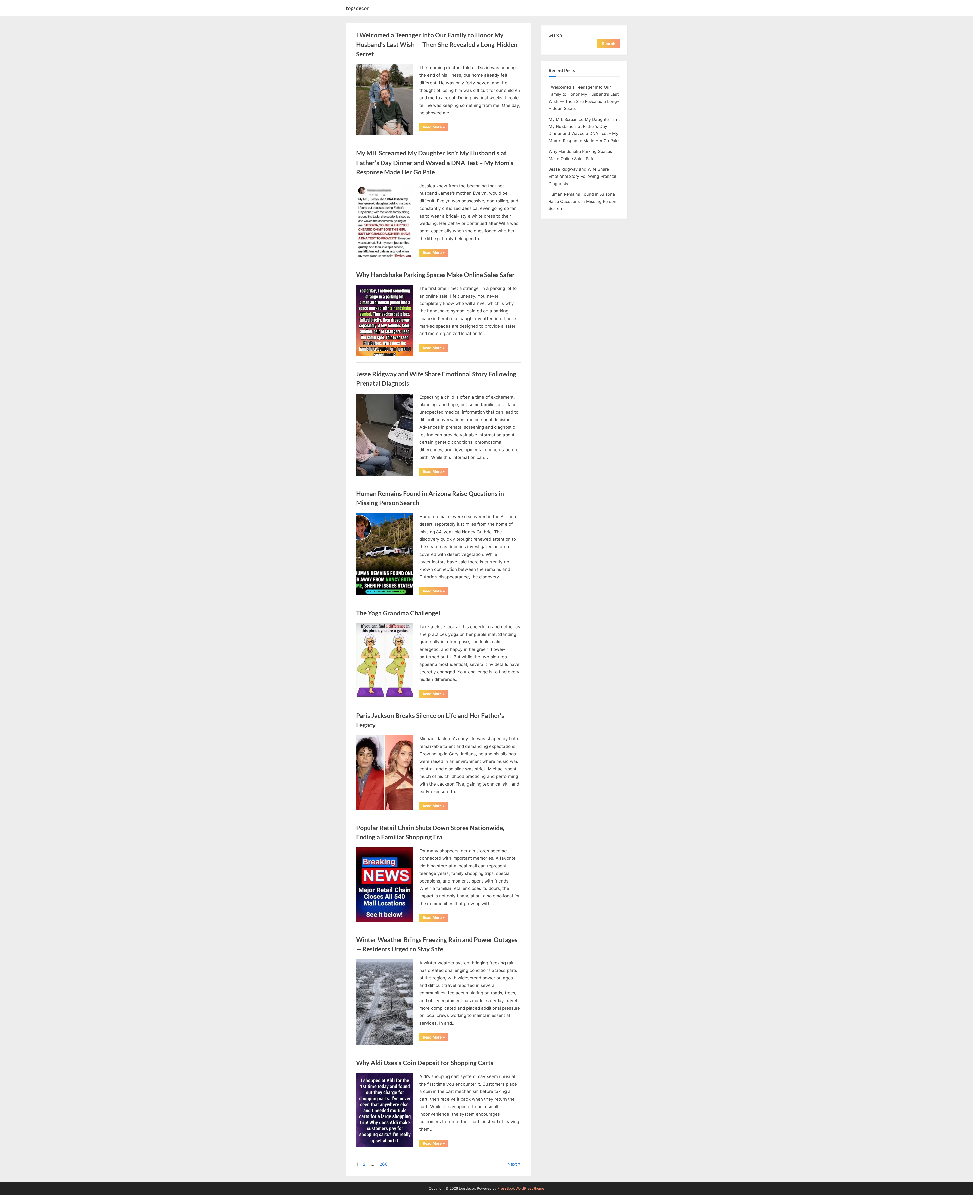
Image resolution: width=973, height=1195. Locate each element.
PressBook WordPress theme (520, 1188)
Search (555, 35)
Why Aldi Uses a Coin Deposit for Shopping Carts (424, 1062)
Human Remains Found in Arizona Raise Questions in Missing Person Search (582, 201)
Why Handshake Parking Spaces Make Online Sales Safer (435, 274)
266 (384, 1164)
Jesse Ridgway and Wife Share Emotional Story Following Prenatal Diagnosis (582, 176)
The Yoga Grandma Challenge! (398, 613)
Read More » (435, 128)
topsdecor (357, 8)
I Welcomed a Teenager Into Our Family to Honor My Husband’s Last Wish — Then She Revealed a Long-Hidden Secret (436, 44)
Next (512, 1164)
